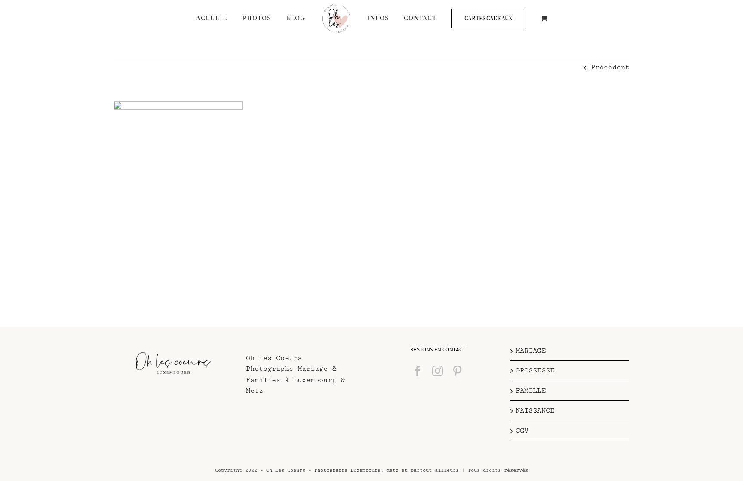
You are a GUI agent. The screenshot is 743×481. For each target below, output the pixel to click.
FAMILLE (531, 391)
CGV (522, 431)
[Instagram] (437, 371)
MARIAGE (531, 351)
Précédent (610, 67)
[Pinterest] (457, 371)
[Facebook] (417, 371)
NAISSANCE (535, 411)
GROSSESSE (535, 370)
